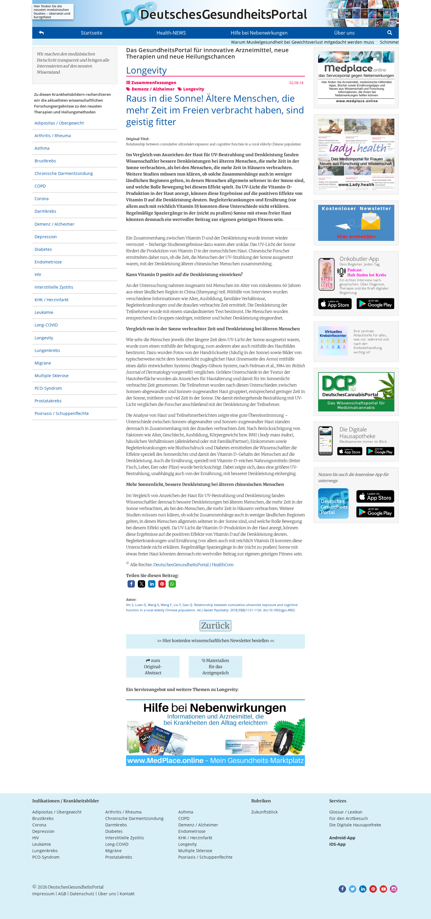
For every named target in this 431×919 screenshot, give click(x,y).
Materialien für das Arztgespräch (215, 666)
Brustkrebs (45, 161)
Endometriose (48, 262)
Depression (46, 236)
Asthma (42, 148)
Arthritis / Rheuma (53, 135)
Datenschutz (82, 893)
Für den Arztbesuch (348, 818)
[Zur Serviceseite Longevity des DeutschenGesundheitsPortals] (215, 732)
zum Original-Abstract (153, 666)
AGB (62, 893)
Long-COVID (46, 325)
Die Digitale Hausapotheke (355, 825)
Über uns (344, 33)
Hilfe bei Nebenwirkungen (259, 33)
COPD (40, 186)
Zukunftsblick (264, 812)
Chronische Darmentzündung (64, 173)
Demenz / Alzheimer (54, 224)
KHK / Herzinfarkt (52, 299)
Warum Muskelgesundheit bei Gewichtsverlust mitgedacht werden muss (288, 42)
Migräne (43, 363)
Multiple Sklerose (52, 375)
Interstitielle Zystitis (54, 287)
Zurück (215, 625)
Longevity (44, 338)
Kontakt (127, 893)
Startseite (91, 33)
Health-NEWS (171, 33)
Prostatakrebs (48, 401)
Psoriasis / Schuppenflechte (62, 413)
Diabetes (43, 249)
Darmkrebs (45, 211)
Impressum (43, 893)
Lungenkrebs (47, 350)
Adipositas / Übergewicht (59, 123)
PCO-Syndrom (48, 388)
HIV (38, 274)
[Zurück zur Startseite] (215, 13)
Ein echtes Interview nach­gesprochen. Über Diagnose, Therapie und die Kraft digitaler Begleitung (364, 286)
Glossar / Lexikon (345, 812)
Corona (42, 198)
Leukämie (44, 312)
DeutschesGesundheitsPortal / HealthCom (193, 564)
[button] (131, 584)
